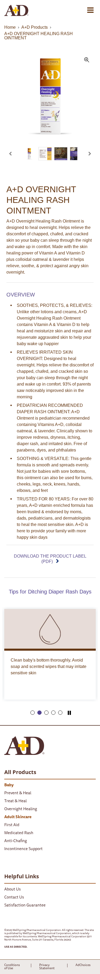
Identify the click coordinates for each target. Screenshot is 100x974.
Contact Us (14, 898)
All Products (20, 772)
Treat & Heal (15, 801)
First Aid (11, 825)
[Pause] (69, 713)
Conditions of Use (12, 967)
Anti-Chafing (15, 841)
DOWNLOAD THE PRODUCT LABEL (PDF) (50, 559)
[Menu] (90, 10)
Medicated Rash (18, 833)
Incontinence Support (23, 849)
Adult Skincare (17, 817)
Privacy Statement (47, 967)
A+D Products (34, 27)
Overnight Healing (20, 809)
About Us (12, 890)
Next (86, 151)
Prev (13, 151)
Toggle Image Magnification (86, 59)
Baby (9, 785)
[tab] (32, 712)
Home (10, 27)
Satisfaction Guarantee (25, 906)
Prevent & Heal (17, 793)
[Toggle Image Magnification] (50, 100)
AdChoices (82, 965)
